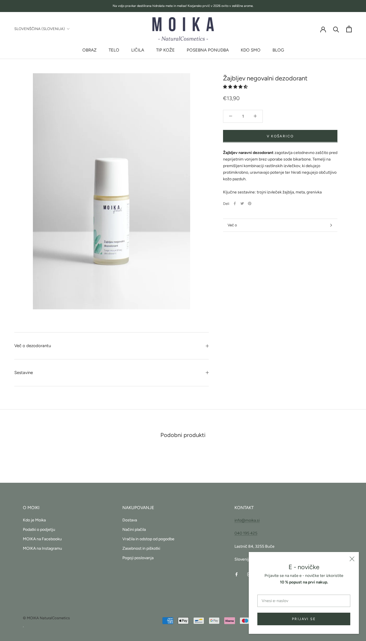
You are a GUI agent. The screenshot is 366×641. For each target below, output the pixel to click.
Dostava (129, 520)
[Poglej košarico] (349, 29)
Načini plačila (134, 529)
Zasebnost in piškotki (141, 548)
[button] (235, 86)
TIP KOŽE (165, 50)
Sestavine (23, 372)
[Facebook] (234, 203)
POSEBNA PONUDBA (208, 50)
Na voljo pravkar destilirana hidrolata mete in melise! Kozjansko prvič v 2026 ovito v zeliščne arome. (183, 6)
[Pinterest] (249, 203)
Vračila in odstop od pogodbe (148, 539)
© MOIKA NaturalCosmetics (46, 618)
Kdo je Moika (34, 520)
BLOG (278, 50)
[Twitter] (242, 203)
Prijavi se (304, 619)
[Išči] (336, 29)
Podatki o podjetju (39, 529)
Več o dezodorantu (32, 345)
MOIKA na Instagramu (42, 548)
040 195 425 (245, 533)
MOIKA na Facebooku (42, 539)
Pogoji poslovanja (138, 557)
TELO (114, 50)
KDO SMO (250, 50)
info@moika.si (247, 520)
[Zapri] (352, 558)
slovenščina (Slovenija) (39, 29)
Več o (232, 225)
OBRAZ (89, 50)
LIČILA (137, 50)
